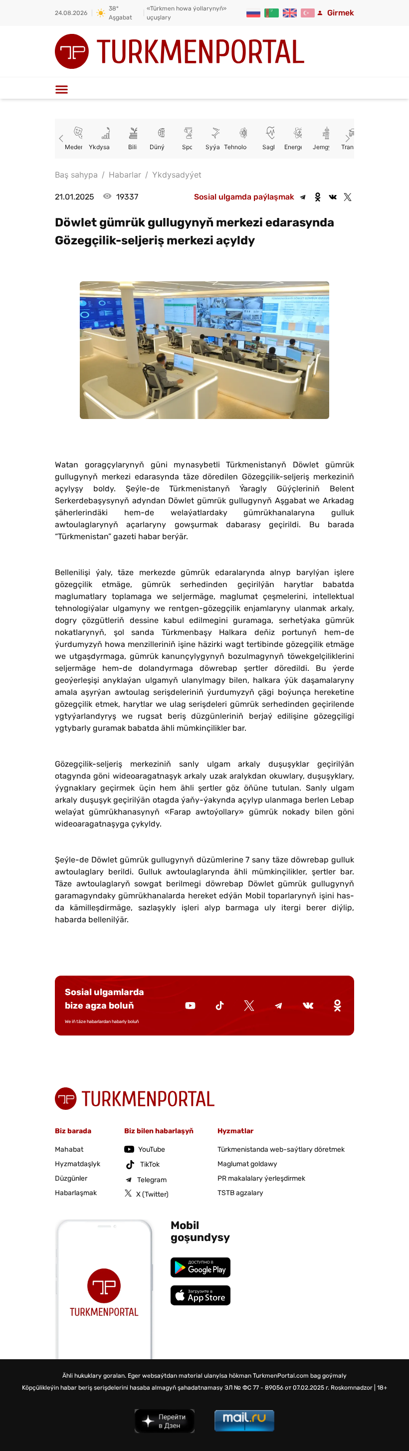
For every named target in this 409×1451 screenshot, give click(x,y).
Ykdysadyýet (107, 147)
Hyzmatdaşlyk (77, 1164)
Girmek (340, 12)
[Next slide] (346, 139)
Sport (189, 147)
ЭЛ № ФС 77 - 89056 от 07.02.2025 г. (276, 1387)
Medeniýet (80, 147)
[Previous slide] (63, 139)
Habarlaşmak (76, 1193)
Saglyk (272, 147)
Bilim (135, 147)
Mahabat (69, 1149)
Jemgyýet (327, 147)
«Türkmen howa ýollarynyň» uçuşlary (186, 13)
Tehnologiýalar (244, 147)
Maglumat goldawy (247, 1164)
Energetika (299, 147)
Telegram (152, 1180)
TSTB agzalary (240, 1193)
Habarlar (125, 175)
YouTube (151, 1149)
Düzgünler (71, 1178)
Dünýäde (162, 147)
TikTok (150, 1164)
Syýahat (217, 147)
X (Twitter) (152, 1194)
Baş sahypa (76, 175)
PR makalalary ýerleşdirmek (261, 1178)
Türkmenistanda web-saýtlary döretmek (281, 1149)
